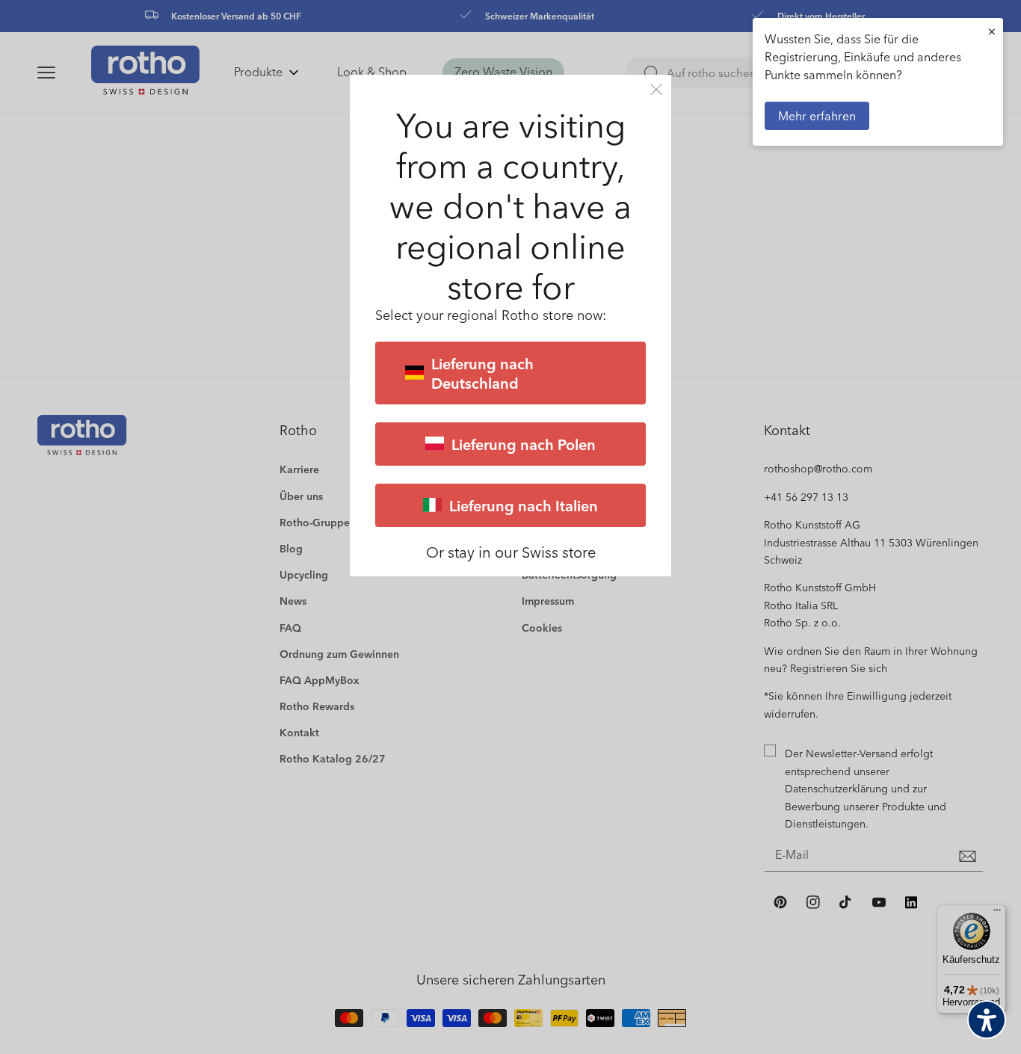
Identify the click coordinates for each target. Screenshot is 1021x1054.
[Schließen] (656, 89)
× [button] (992, 31)
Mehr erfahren (817, 115)
